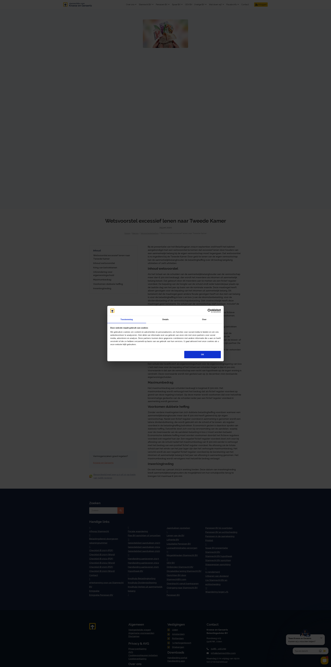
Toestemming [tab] (127, 319)
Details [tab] (165, 319)
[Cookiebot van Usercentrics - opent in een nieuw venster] (209, 311)
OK (202, 354)
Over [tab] (204, 319)
